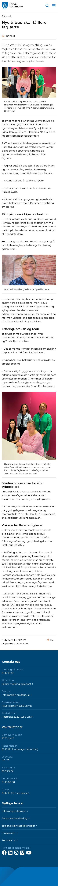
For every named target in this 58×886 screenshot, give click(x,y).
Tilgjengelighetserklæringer (19, 825)
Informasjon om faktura (16, 694)
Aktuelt (8, 16)
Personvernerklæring (15, 818)
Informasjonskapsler (14, 811)
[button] (47, 6)
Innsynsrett (9, 833)
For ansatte (9, 840)
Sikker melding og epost (17, 684)
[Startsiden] (12, 6)
